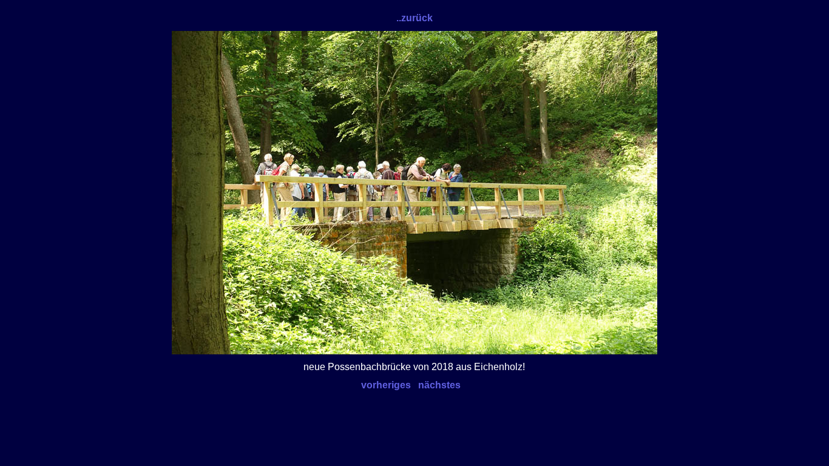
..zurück (414, 18)
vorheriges (386, 385)
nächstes (439, 385)
